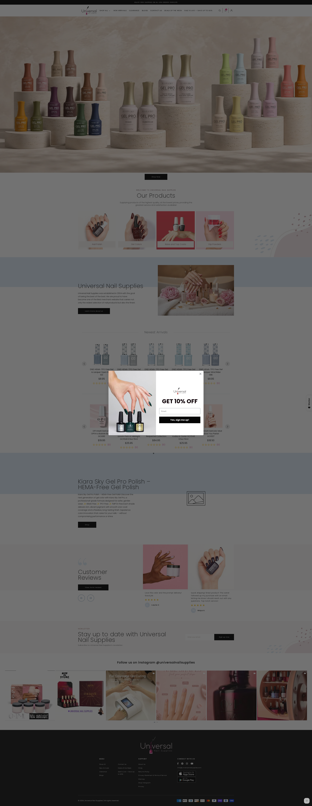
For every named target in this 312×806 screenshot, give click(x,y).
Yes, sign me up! (179, 419)
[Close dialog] (200, 374)
